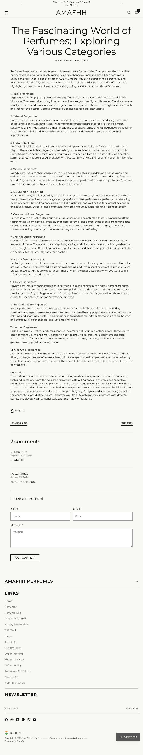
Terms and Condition (17, 671)
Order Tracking (14, 653)
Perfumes (11, 606)
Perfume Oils (13, 612)
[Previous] (21, 3)
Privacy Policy (13, 647)
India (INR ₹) (15, 733)
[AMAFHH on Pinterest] (23, 720)
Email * (77, 508)
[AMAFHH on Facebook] (7, 720)
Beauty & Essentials (16, 624)
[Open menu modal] (6, 12)
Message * (16, 525)
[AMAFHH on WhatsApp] (29, 720)
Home (8, 601)
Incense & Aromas (16, 618)
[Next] (121, 3)
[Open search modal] (129, 12)
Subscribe (132, 708)
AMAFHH (26, 738)
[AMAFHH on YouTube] (35, 720)
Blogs (8, 636)
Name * (14, 508)
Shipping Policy (14, 659)
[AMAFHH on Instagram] (12, 720)
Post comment (25, 557)
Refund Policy (13, 665)
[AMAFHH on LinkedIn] (18, 720)
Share (19, 411)
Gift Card (10, 630)
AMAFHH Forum (15, 682)
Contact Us (11, 677)
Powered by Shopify (14, 741)
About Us (10, 642)
